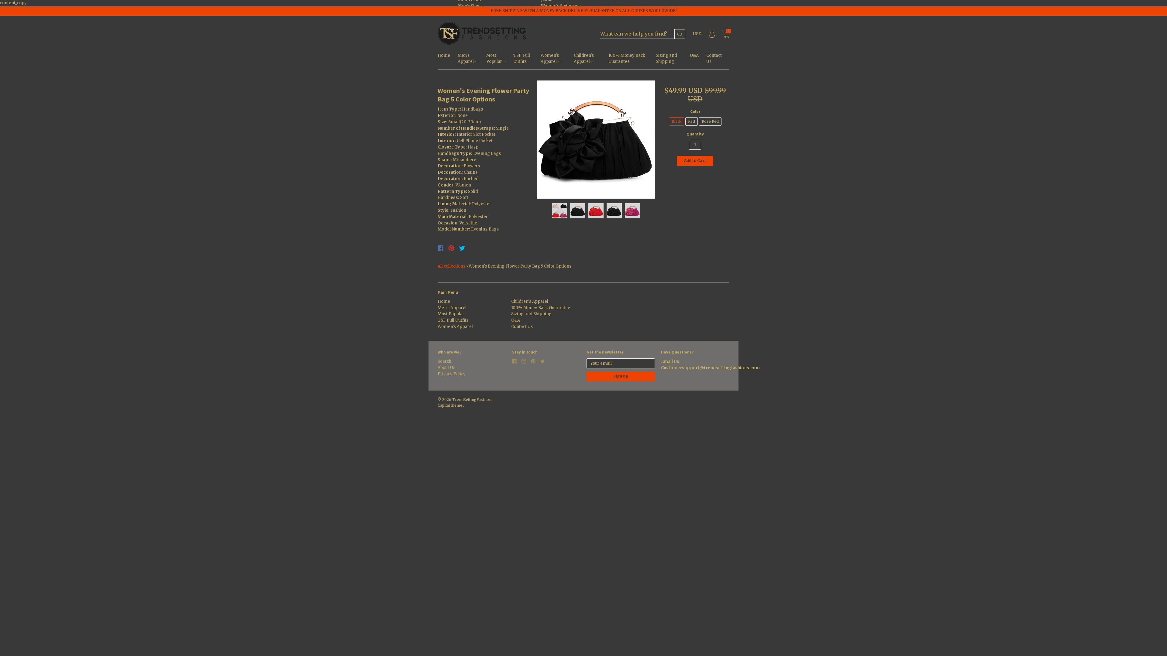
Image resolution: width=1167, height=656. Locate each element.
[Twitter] (462, 248)
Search (444, 361)
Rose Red (710, 121)
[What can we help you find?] (642, 34)
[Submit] (679, 34)
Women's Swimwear (561, 6)
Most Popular (494, 58)
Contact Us (714, 58)
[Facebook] (440, 248)
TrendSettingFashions (473, 399)
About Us (446, 367)
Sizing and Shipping (666, 58)
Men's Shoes (470, 6)
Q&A (694, 55)
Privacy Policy (452, 374)
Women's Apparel (550, 58)
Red (691, 121)
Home (444, 55)
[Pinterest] (451, 248)
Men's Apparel (466, 58)
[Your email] (621, 363)
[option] (596, 139)
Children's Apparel (584, 58)
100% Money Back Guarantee (626, 58)
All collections (451, 266)
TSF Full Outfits (521, 58)
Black (676, 121)
